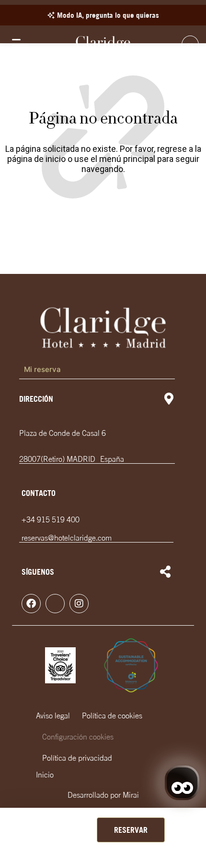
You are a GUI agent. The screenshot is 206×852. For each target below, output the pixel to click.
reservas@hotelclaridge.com (67, 537)
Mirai (131, 794)
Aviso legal (53, 715)
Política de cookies (112, 715)
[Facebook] (31, 603)
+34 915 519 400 (51, 519)
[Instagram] (79, 603)
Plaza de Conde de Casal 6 (62, 433)
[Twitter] (55, 603)
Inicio (45, 774)
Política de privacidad (77, 757)
